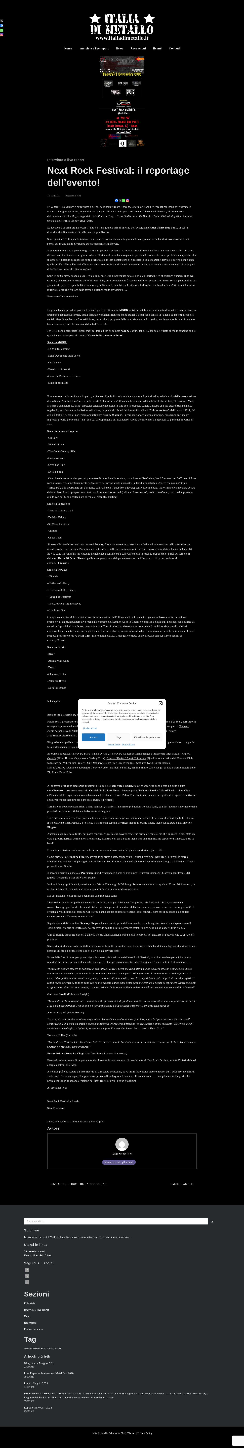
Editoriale (29, 1303)
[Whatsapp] (123, 200)
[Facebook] (116, 200)
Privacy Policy (114, 745)
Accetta (93, 737)
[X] (120, 200)
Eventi (157, 48)
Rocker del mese (33, 1329)
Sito (49, 1108)
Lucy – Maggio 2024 (36, 1383)
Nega (119, 737)
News (119, 48)
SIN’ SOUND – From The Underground (79, 1183)
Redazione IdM (73, 195)
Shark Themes (128, 1433)
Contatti (174, 48)
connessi (34, 1251)
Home (68, 48)
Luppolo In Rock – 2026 (38, 1407)
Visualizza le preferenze (147, 737)
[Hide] (1, 40)
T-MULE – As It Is (182, 1183)
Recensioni (138, 48)
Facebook (58, 1108)
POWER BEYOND (32, 1349)
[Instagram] (127, 200)
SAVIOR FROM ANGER (51, 1349)
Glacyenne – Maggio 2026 (39, 1363)
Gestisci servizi (90, 728)
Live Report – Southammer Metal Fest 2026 (49, 1373)
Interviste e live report (94, 48)
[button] (160, 703)
